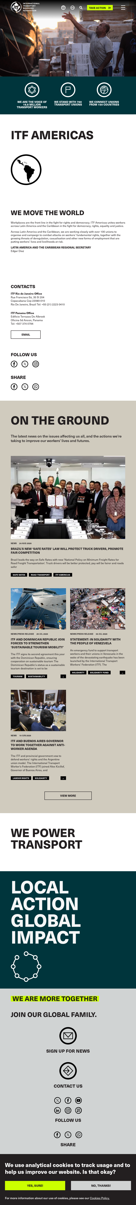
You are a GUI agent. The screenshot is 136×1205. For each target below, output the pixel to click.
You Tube (78, 1100)
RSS (78, 1110)
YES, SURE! (35, 1185)
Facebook (67, 1100)
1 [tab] (68, 72)
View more (68, 796)
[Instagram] (35, 364)
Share (18, 377)
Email (26, 334)
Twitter (57, 1100)
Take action (97, 7)
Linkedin (57, 1110)
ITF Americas (62, 574)
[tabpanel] (68, 38)
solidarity (78, 672)
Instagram (67, 1110)
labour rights (21, 778)
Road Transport (40, 574)
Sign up (68, 1037)
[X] (25, 364)
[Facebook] (14, 364)
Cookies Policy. (100, 1198)
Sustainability (36, 676)
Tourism (17, 676)
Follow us (24, 354)
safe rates (19, 574)
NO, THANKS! (101, 1185)
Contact (68, 1072)
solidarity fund (99, 672)
